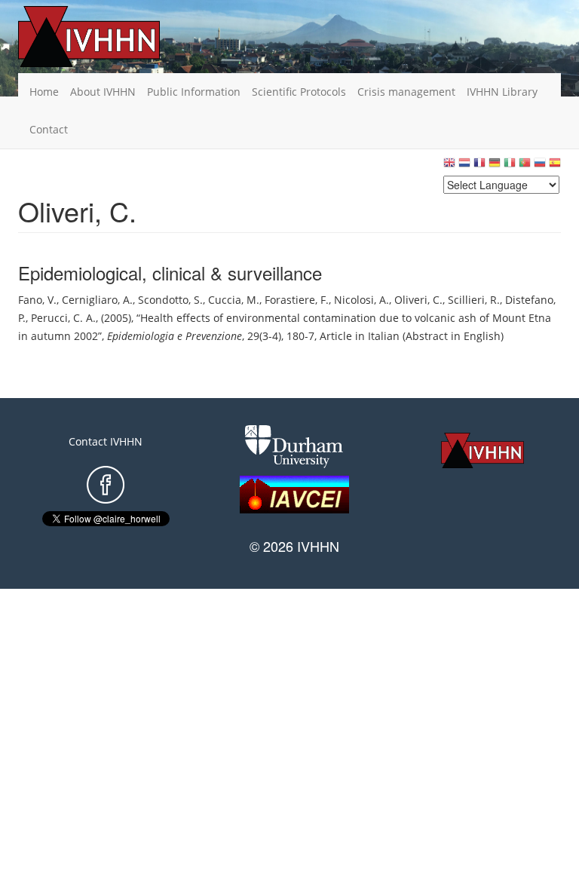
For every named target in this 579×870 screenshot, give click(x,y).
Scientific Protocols (299, 91)
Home (44, 91)
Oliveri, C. (418, 300)
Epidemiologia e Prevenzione (174, 336)
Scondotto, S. (170, 300)
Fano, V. (37, 300)
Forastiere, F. (297, 300)
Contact (48, 129)
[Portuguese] (525, 166)
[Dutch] (464, 166)
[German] (495, 166)
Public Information (193, 91)
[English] (449, 166)
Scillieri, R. (474, 300)
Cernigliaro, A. (97, 300)
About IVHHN (103, 91)
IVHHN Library (502, 91)
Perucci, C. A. (63, 318)
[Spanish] (555, 166)
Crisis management (406, 91)
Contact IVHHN (105, 441)
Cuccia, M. (233, 300)
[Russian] (540, 166)
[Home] (112, 36)
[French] (479, 166)
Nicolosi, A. (361, 300)
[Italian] (510, 166)
